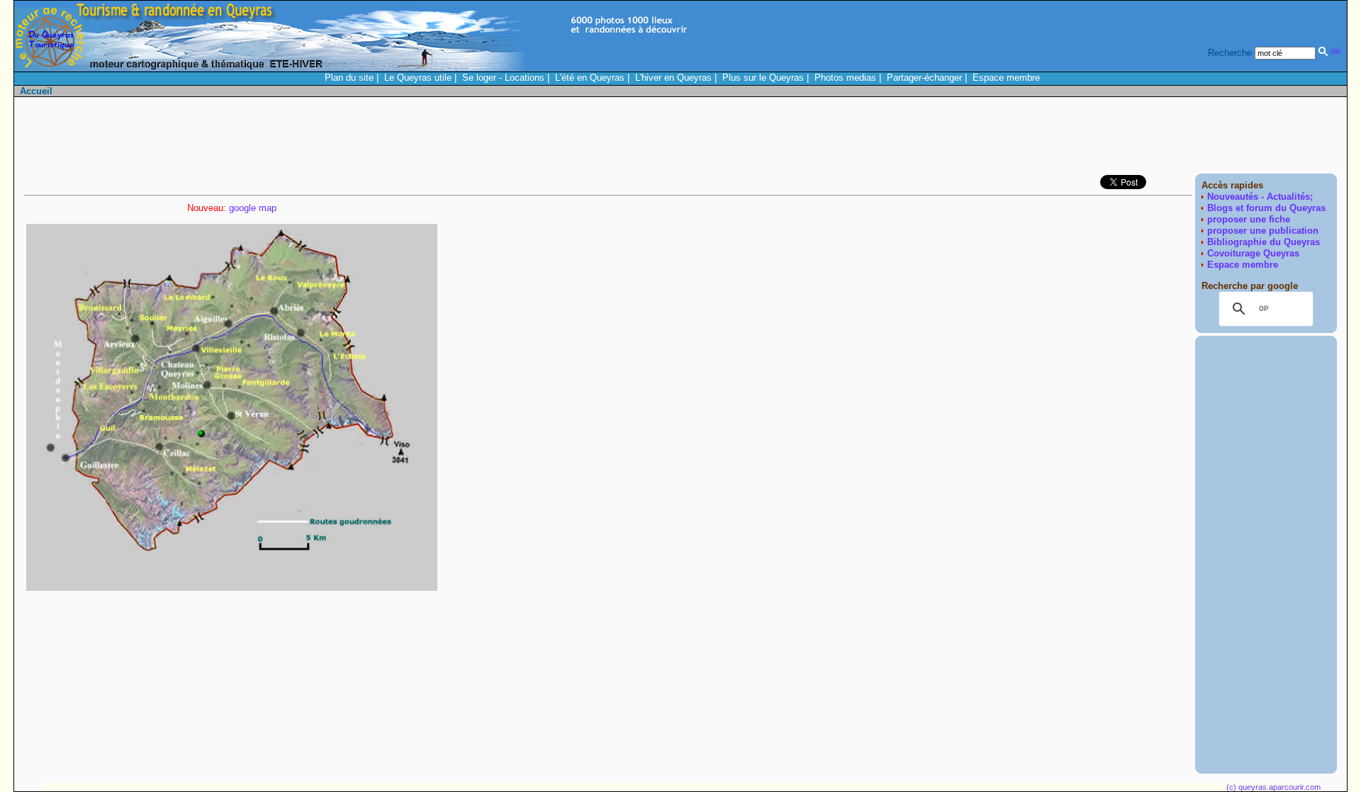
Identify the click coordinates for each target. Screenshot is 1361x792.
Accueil (36, 91)
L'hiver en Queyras (673, 77)
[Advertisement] (1079, 139)
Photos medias (845, 77)
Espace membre (1006, 77)
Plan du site (349, 77)
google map (252, 208)
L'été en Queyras (590, 77)
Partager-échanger (924, 77)
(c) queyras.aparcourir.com (1273, 787)
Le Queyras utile (418, 77)
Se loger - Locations (503, 77)
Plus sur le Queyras (763, 77)
